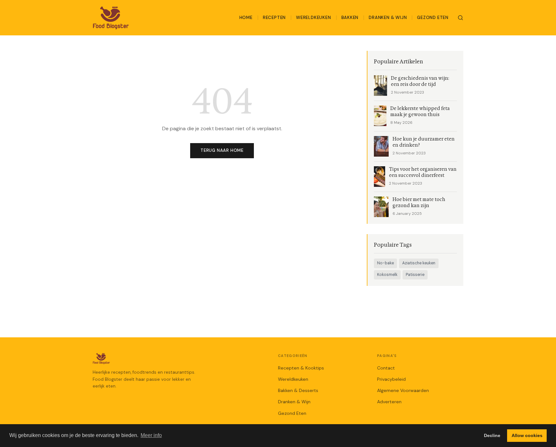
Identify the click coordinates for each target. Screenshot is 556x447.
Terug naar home (222, 150)
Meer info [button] (151, 435)
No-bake (385, 263)
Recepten (274, 17)
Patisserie (415, 274)
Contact (386, 368)
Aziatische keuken (418, 263)
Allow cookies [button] (527, 435)
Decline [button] (492, 435)
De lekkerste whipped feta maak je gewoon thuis (420, 111)
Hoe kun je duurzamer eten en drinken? (424, 142)
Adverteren (389, 402)
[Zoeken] (460, 18)
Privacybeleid (391, 379)
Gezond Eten (433, 17)
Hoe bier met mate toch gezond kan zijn (419, 202)
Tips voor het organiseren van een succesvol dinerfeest (423, 172)
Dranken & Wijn (388, 17)
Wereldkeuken (313, 17)
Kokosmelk (387, 274)
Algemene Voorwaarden (403, 390)
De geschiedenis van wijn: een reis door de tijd (420, 81)
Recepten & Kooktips (301, 368)
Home (246, 17)
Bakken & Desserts (298, 390)
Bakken (350, 17)
